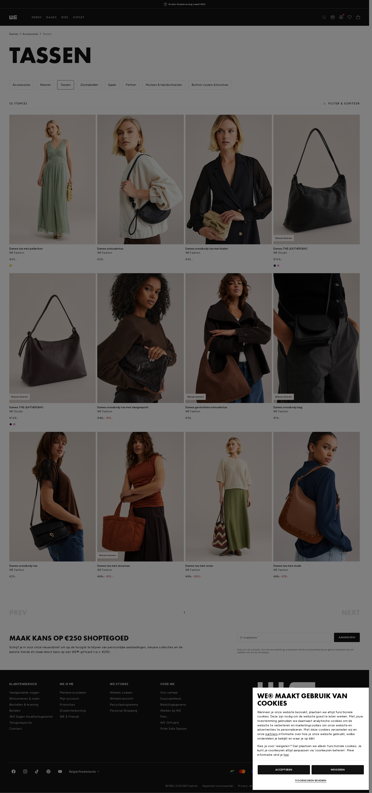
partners (271, 734)
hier (286, 755)
